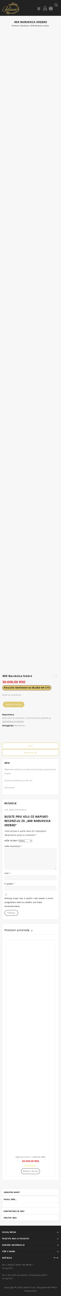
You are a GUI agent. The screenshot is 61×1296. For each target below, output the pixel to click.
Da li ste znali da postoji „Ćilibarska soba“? (25, 1275)
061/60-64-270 (41, 687)
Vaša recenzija (13, 846)
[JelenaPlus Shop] (10, 8)
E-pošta (9, 884)
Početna (15, 26)
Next (57, 1199)
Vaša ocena (11, 840)
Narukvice (25, 26)
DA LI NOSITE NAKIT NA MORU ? (17, 1265)
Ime (7, 873)
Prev (54, 1199)
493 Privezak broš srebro (54, 677)
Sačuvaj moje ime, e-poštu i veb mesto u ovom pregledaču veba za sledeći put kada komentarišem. (29, 902)
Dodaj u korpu (14, 704)
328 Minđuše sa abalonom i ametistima (57, 677)
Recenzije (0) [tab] (30, 752)
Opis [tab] (30, 745)
